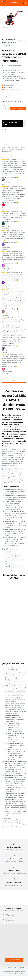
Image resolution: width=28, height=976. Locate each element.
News (16, 973)
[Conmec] (7, 136)
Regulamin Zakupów (20, 971)
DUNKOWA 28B (9, 915)
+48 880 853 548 (10, 920)
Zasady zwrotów (9, 973)
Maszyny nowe (18, 146)
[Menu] (25, 3)
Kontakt (21, 973)
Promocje (5, 147)
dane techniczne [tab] (14, 384)
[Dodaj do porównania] (5, 129)
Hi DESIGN (21, 967)
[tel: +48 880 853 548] (3, 919)
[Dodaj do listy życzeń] (2, 129)
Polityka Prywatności (8, 971)
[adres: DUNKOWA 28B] (3, 914)
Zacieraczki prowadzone (16, 149)
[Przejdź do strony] (4, 3)
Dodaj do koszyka (18, 108)
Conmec (10, 146)
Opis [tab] (14, 380)
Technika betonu (13, 147)
